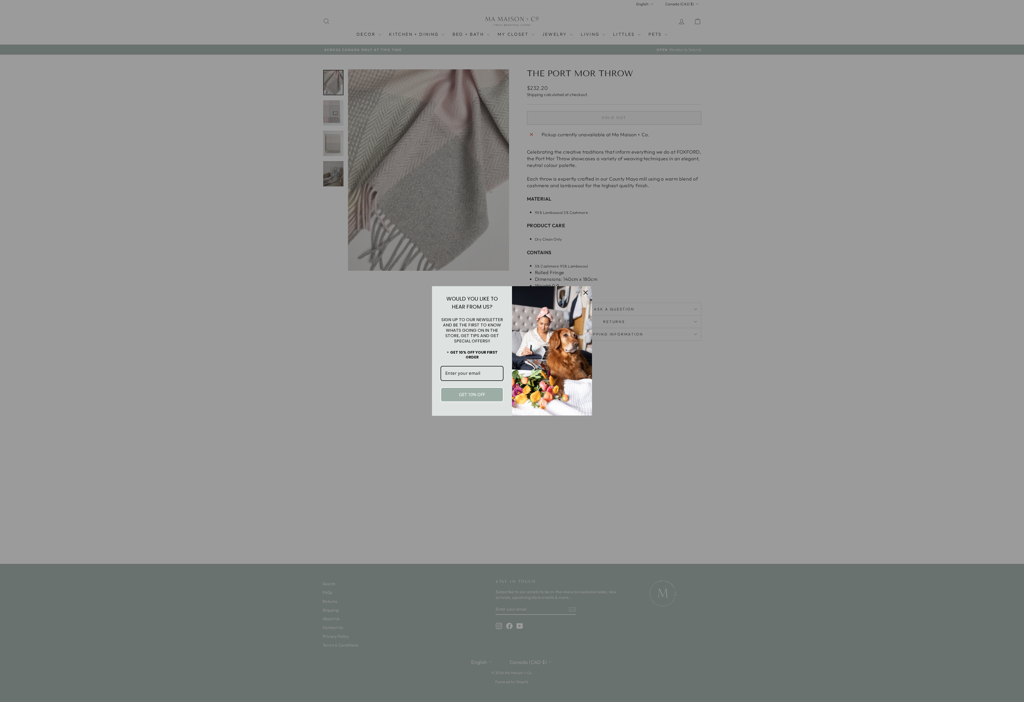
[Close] (585, 292)
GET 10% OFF (472, 394)
